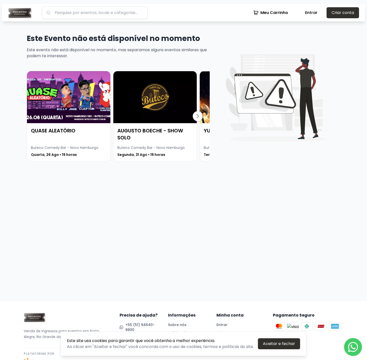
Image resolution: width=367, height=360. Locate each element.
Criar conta (343, 12)
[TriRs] (22, 12)
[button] (198, 116)
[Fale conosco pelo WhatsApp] (353, 347)
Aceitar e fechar (279, 344)
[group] (69, 116)
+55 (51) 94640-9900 (140, 327)
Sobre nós (177, 324)
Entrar (311, 12)
